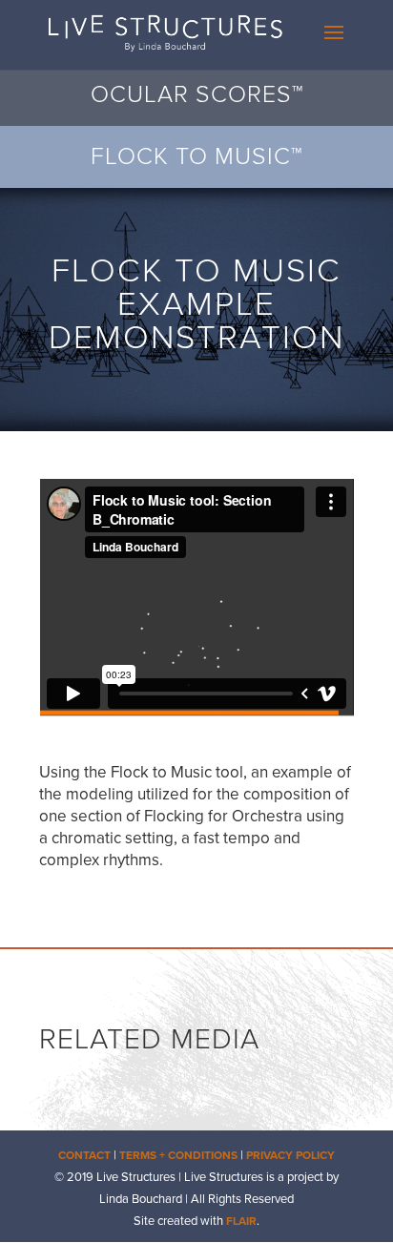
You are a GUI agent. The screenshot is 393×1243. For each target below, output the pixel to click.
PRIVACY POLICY (290, 1155)
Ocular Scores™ (197, 94)
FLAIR (241, 1221)
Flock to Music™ (196, 156)
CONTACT (84, 1155)
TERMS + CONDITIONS (178, 1155)
